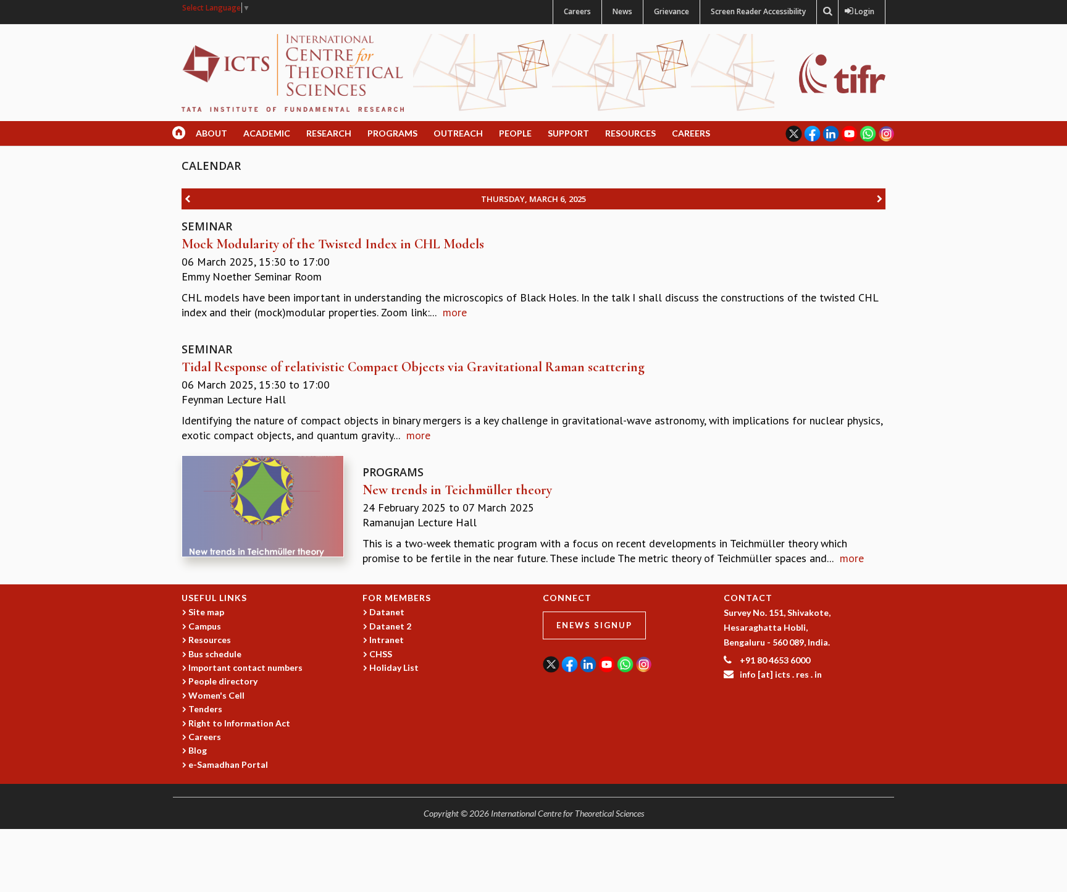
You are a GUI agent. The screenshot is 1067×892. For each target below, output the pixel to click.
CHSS (380, 654)
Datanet (386, 612)
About (211, 133)
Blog (197, 750)
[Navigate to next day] (879, 198)
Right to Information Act (239, 723)
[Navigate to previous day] (187, 198)
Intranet (386, 639)
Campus (204, 626)
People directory (222, 681)
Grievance (671, 11)
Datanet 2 (390, 626)
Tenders (205, 709)
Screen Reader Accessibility (758, 11)
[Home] (293, 72)
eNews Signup (594, 625)
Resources (630, 133)
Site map (206, 612)
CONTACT (748, 597)
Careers (577, 11)
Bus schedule (214, 654)
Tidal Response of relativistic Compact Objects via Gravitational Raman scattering (413, 367)
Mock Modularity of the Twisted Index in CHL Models (333, 244)
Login (861, 11)
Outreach (458, 133)
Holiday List (394, 667)
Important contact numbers (245, 667)
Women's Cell (216, 695)
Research (328, 133)
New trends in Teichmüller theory (457, 490)
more (455, 312)
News (622, 11)
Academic (266, 133)
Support (568, 133)
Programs (392, 133)
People (515, 133)
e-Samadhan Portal (228, 764)
